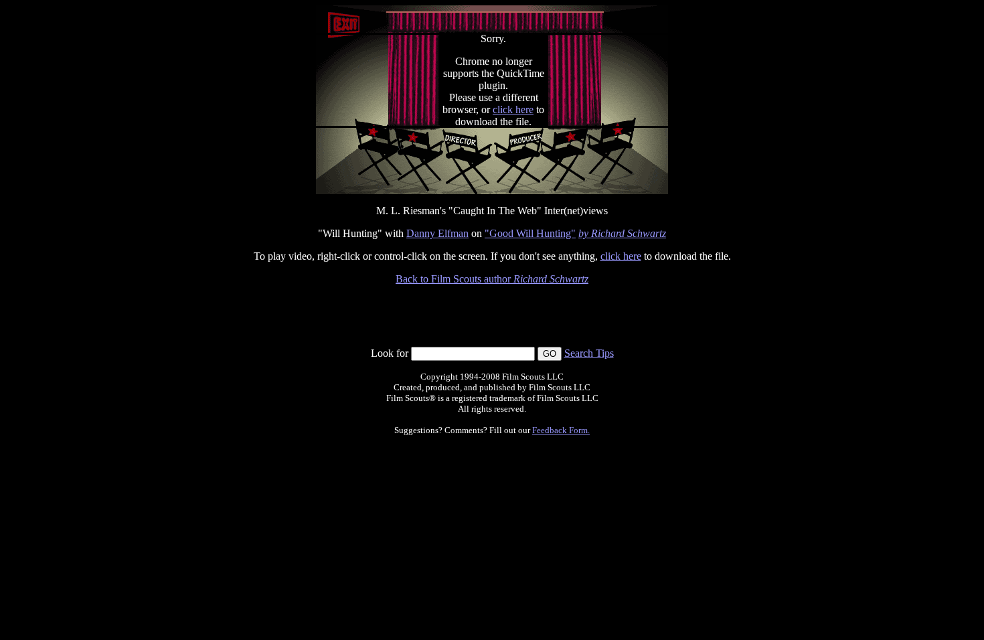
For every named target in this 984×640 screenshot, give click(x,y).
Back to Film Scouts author (492, 279)
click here (513, 109)
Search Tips (589, 353)
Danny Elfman (437, 233)
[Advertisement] (492, 316)
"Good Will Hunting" (530, 233)
